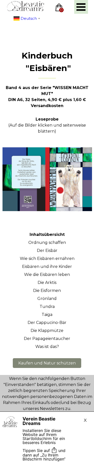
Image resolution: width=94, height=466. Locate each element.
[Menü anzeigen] (81, 7)
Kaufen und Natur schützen (47, 363)
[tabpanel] (47, 79)
